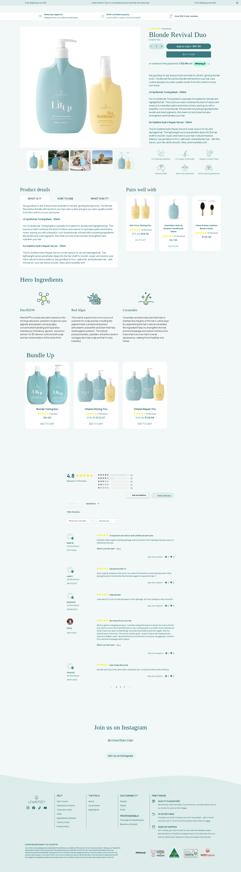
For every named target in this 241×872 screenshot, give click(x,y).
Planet (123, 805)
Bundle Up (40, 355)
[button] (167, 557)
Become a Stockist (129, 824)
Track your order (64, 809)
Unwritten (154, 40)
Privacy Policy (63, 826)
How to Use (65, 198)
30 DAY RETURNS (166, 814)
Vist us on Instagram (120, 755)
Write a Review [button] (164, 495)
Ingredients (93, 809)
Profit (122, 809)
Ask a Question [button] (139, 495)
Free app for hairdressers (132, 820)
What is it (34, 198)
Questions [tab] (91, 503)
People (123, 801)
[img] (28, 808)
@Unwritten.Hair (120, 740)
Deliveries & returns (66, 805)
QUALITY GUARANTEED (169, 801)
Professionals (129, 815)
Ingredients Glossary (66, 818)
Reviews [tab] (72, 503)
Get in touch (62, 801)
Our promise (94, 805)
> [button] (129, 686)
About (91, 801)
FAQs (59, 814)
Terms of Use (63, 822)
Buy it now (189, 54)
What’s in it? (100, 198)
